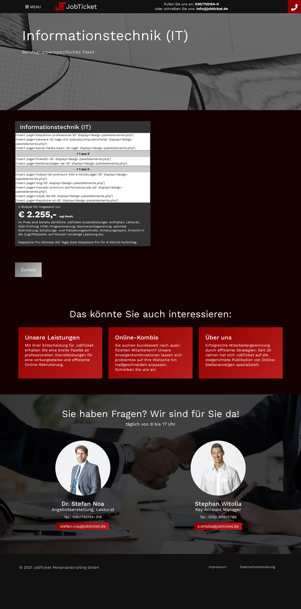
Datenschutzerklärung (257, 567)
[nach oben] (286, 567)
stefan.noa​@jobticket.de (83, 526)
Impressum (218, 567)
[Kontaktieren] (294, 6)
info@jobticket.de (212, 9)
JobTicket (81, 6)
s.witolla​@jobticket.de (218, 526)
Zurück (28, 269)
